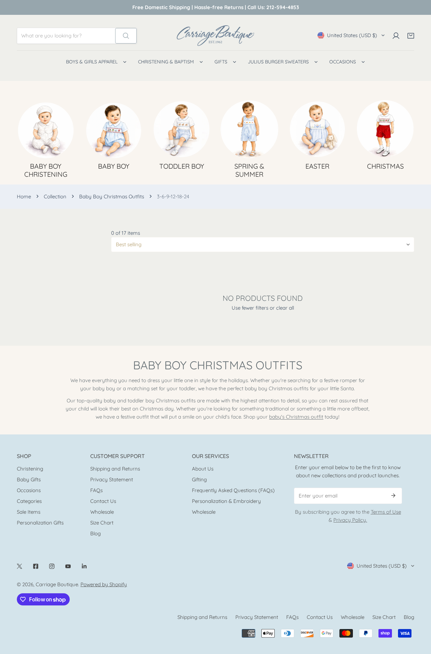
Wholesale (102, 512)
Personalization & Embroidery (226, 501)
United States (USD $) (352, 35)
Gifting (199, 479)
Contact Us (103, 501)
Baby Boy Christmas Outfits (111, 196)
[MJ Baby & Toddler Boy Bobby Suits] (181, 129)
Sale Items (28, 512)
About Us (202, 468)
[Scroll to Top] (419, 618)
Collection (55, 196)
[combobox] (66, 36)
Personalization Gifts (40, 522)
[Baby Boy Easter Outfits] (317, 129)
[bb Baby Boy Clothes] (114, 129)
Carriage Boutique (57, 584)
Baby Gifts (29, 479)
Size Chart (101, 522)
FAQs (96, 490)
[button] (410, 35)
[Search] (126, 36)
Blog (95, 533)
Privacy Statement (111, 479)
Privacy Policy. (350, 520)
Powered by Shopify (103, 584)
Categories (29, 501)
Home (24, 196)
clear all (285, 308)
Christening (30, 468)
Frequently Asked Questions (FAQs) (233, 490)
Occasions (29, 490)
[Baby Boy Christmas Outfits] (385, 129)
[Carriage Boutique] (215, 35)
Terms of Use (386, 512)
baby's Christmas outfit (296, 417)
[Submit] (393, 495)
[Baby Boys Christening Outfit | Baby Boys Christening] (46, 129)
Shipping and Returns (115, 468)
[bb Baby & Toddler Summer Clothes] (249, 129)
